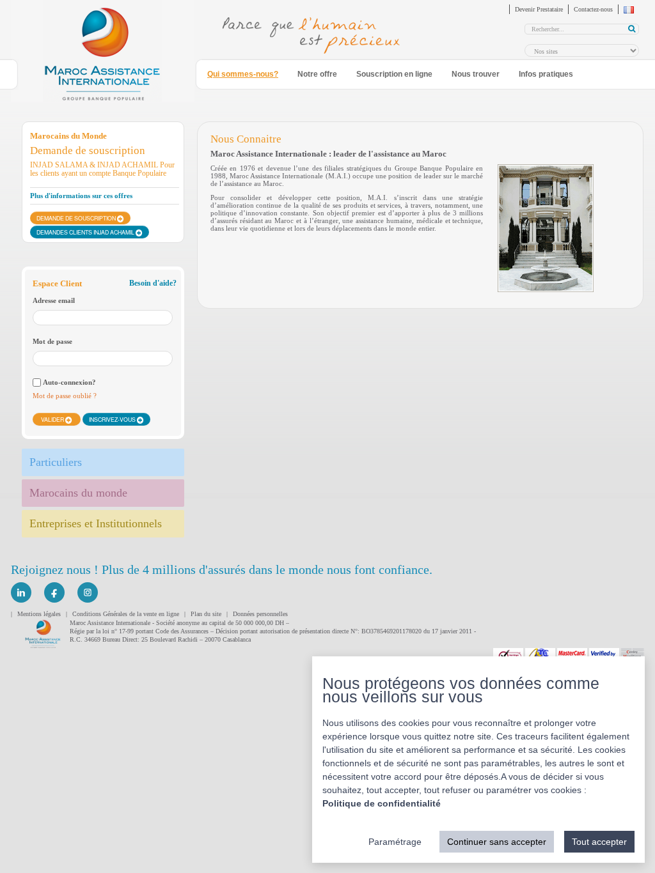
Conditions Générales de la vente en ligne (125, 613)
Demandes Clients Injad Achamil (86, 232)
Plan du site (206, 613)
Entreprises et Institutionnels (95, 523)
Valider (53, 419)
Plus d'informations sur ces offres (81, 195)
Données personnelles (260, 613)
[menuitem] (249, 74)
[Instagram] (87, 592)
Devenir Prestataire (539, 9)
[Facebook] (54, 592)
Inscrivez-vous (113, 419)
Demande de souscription (76, 218)
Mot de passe (52, 341)
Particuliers (55, 462)
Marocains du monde (78, 492)
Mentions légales (39, 613)
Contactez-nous (593, 9)
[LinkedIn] (21, 592)
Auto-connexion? (69, 382)
